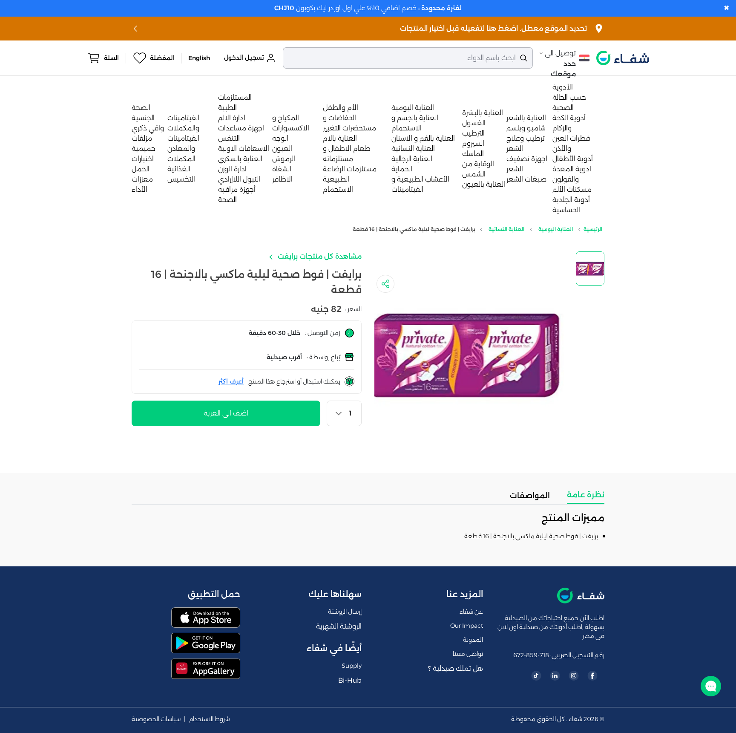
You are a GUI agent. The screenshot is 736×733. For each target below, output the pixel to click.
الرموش (283, 159)
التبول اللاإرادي (239, 179)
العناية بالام (340, 138)
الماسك (473, 154)
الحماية (401, 169)
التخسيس (181, 179)
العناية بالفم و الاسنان (423, 138)
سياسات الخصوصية (156, 719)
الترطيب (473, 133)
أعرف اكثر (231, 381)
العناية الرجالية (411, 159)
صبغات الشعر (526, 179)
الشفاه (281, 169)
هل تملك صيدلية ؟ (455, 668)
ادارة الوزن (232, 169)
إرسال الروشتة (345, 611)
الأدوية (562, 87)
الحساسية (566, 210)
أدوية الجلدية (571, 200)
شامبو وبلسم (526, 128)
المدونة (473, 640)
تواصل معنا (468, 654)
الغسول (474, 123)
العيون (282, 148)
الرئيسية (593, 229)
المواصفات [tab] (530, 495)
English (199, 58)
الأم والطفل (340, 108)
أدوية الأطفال (572, 159)
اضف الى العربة (226, 413)
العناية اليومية (412, 108)
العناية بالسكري (240, 159)
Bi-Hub (350, 680)
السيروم (473, 143)
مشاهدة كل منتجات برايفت (319, 256)
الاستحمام (338, 189)
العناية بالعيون (483, 184)
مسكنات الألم (572, 189)
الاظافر (282, 179)
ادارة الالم (231, 118)
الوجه (280, 138)
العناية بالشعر (526, 118)
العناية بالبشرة (482, 113)
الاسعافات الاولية (243, 148)
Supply (352, 666)
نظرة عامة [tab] (585, 494)
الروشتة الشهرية (339, 626)
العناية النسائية (413, 148)
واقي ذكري (148, 128)
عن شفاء (471, 611)
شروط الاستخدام (209, 719)
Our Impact (466, 625)
